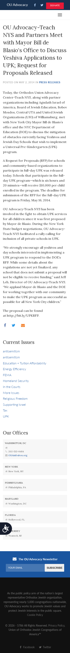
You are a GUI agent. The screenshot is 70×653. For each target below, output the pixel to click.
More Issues (11, 392)
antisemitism (11, 351)
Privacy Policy (56, 625)
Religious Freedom (15, 398)
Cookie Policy (35, 615)
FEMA (7, 375)
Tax (5, 410)
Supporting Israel (14, 404)
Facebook (28, 647)
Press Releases (49, 82)
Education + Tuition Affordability (24, 363)
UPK (6, 416)
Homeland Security (16, 380)
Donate (55, 5)
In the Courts (11, 386)
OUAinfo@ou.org (17, 455)
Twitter (46, 647)
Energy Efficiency (14, 369)
